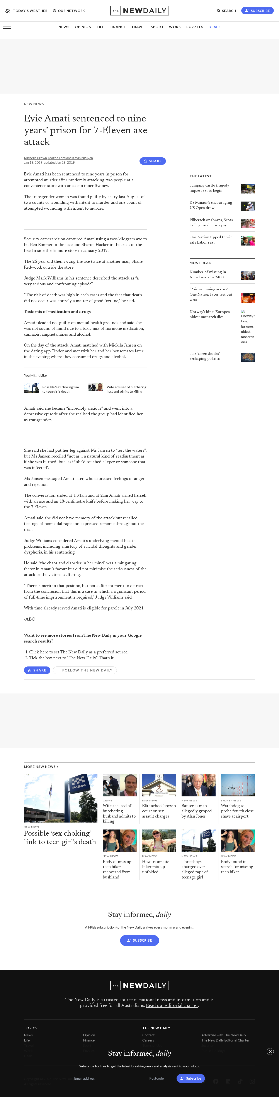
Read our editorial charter (172, 1005)
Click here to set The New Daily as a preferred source (78, 652)
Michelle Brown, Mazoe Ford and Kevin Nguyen (58, 158)
